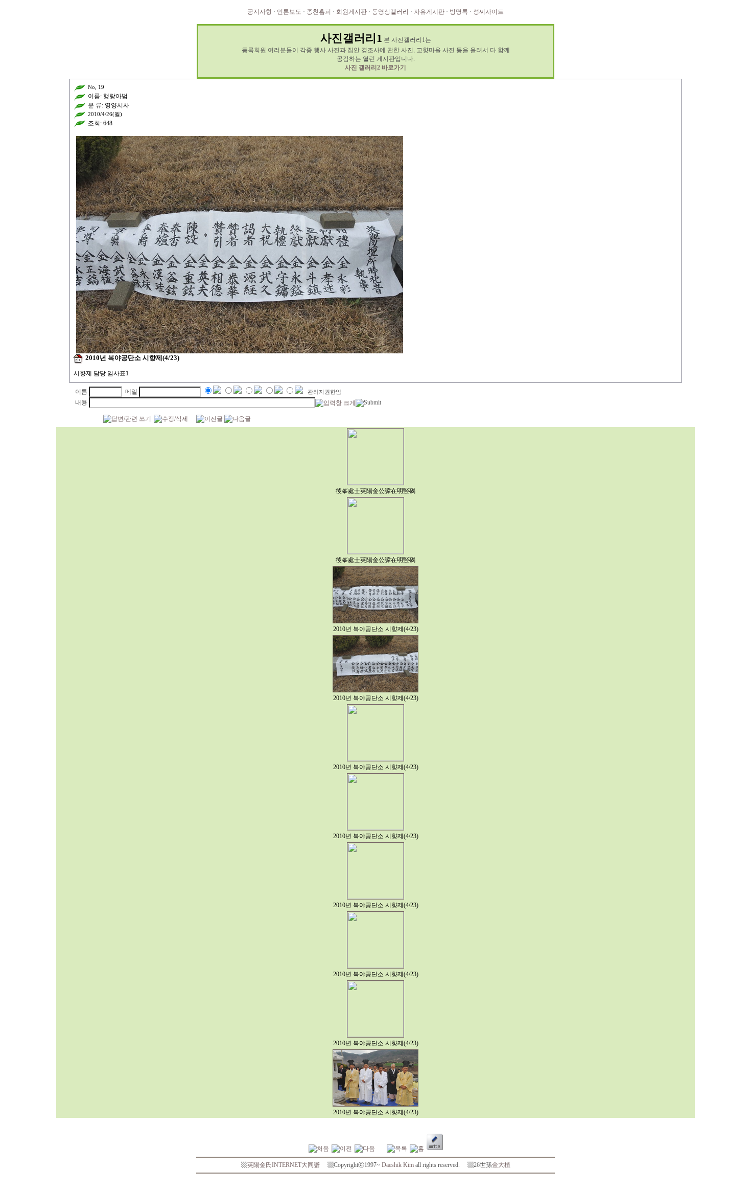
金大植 (501, 1164)
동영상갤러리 (390, 11)
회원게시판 (351, 11)
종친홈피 (319, 11)
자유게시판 (429, 11)
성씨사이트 (488, 11)
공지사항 (259, 11)
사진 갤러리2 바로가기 (375, 67)
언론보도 (289, 11)
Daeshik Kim (398, 1164)
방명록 (459, 11)
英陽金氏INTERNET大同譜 (283, 1164)
